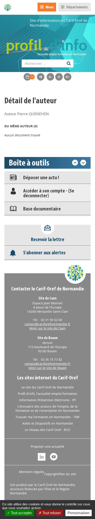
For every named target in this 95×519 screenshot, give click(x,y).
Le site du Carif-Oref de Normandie (47, 387)
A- (50, 77)
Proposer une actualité (47, 446)
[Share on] (40, 77)
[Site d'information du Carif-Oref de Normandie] (7, 7)
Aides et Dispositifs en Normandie (47, 423)
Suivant (83, 163)
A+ (67, 77)
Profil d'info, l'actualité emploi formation (47, 394)
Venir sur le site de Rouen (47, 368)
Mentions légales (31, 472)
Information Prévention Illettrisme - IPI (47, 400)
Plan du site (67, 474)
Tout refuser (51, 513)
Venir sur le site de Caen (47, 328)
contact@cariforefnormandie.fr (47, 324)
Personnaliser (78, 513)
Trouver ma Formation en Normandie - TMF (47, 417)
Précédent (75, 163)
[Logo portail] (47, 45)
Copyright (51, 474)
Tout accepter (21, 513)
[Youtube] (53, 456)
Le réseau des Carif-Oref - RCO (47, 430)
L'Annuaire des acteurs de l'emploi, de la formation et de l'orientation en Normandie (47, 408)
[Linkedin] (42, 456)
